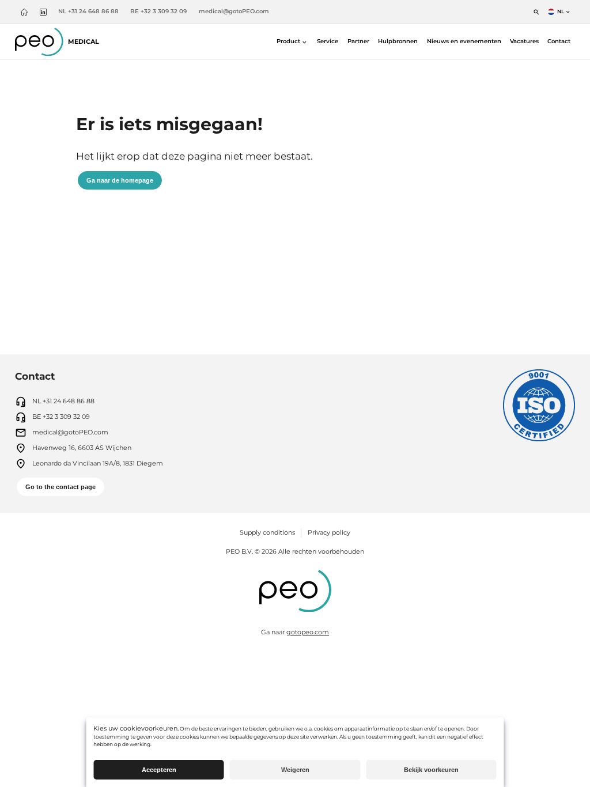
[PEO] (295, 592)
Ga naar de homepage (119, 180)
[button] (292, 42)
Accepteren (159, 769)
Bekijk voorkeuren (431, 769)
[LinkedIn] (43, 12)
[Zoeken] (536, 12)
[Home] (24, 12)
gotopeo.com (307, 632)
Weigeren (295, 769)
